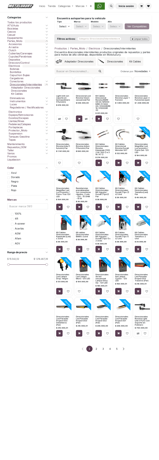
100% (18, 213)
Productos (61, 48)
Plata (14, 186)
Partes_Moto (14, 41)
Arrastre (13, 47)
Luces (13, 104)
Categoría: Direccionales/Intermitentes (100, 38)
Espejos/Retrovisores (21, 115)
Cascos (11, 31)
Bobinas (14, 69)
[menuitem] (42, 6)
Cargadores (16, 78)
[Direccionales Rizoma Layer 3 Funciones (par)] (142, 86)
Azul (13, 173)
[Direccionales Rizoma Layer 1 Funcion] (122, 86)
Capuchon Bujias (20, 75)
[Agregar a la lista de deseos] (66, 119)
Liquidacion (13, 159)
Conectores (16, 81)
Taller (10, 150)
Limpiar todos (141, 39)
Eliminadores (17, 98)
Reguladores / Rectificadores (27, 107)
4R (16, 218)
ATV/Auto (13, 25)
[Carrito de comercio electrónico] (141, 6)
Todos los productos (19, 22)
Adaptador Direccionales (25, 87)
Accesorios (15, 44)
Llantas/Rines (16, 121)
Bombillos (15, 72)
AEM (17, 233)
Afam (18, 238)
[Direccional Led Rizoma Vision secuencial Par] (83, 86)
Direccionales (19, 90)
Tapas (12, 139)
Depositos (14, 59)
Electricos (14, 66)
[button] (111, 6)
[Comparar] (59, 119)
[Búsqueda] (100, 71)
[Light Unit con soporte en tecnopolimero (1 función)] (63, 86)
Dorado (15, 177)
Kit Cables (17, 94)
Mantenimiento (16, 144)
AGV (17, 243)
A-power (20, 223)
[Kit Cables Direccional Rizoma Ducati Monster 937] (122, 134)
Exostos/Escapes (19, 118)
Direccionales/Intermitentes (26, 84)
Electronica (15, 112)
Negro (14, 181)
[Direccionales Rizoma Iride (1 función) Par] (63, 134)
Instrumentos (17, 101)
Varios (11, 153)
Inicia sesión (126, 6)
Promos (12, 156)
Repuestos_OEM (16, 147)
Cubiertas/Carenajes (20, 53)
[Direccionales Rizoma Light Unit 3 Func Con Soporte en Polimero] (142, 306)
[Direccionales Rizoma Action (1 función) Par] (83, 134)
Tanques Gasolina (19, 136)
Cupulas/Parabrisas (20, 56)
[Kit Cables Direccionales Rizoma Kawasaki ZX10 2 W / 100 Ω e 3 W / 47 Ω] (103, 134)
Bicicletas (12, 28)
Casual (11, 35)
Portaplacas (16, 127)
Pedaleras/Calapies (20, 124)
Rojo (13, 190)
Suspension (15, 133)
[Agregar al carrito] (79, 119)
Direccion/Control (19, 62)
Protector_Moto (18, 130)
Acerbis (19, 228)
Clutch (12, 50)
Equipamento (15, 38)
